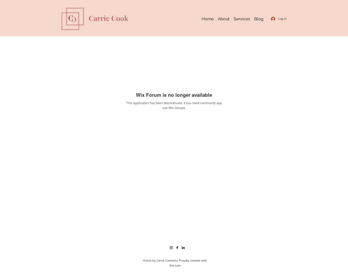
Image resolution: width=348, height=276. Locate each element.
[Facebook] (177, 248)
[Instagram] (171, 248)
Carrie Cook (108, 18)
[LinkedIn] (183, 248)
